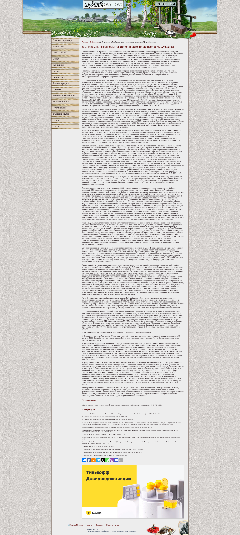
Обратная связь (112, 525)
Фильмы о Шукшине (64, 95)
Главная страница (62, 40)
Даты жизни (59, 52)
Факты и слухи (61, 113)
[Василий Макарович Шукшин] (103, 8)
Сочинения (59, 77)
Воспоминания (61, 101)
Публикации (59, 107)
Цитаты (57, 89)
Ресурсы (99, 525)
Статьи (56, 126)
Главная (85, 42)
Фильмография (61, 83)
